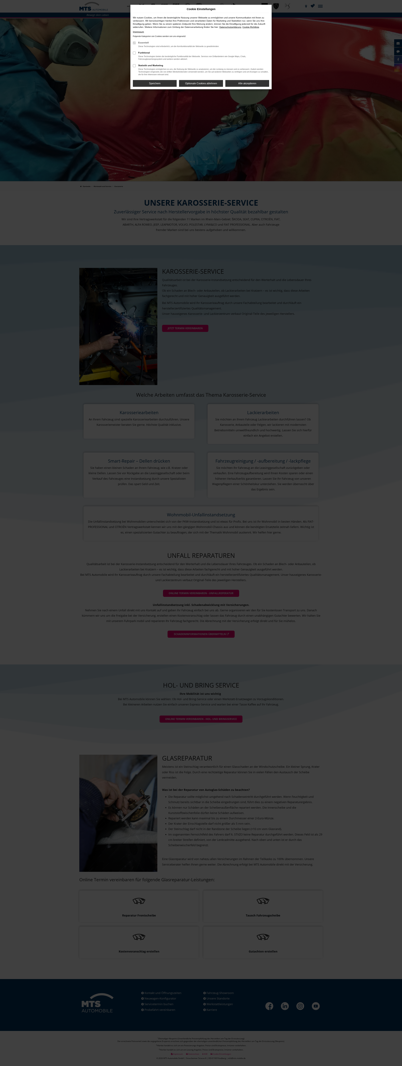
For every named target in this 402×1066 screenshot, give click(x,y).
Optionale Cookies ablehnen (201, 83)
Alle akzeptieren (247, 83)
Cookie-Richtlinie (250, 27)
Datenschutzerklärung (230, 27)
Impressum (138, 32)
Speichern (154, 83)
